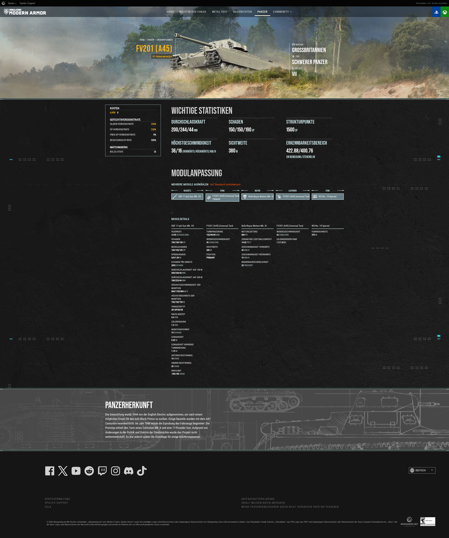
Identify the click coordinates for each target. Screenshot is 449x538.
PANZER (262, 11)
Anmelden (421, 3)
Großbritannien (165, 40)
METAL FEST (220, 11)
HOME (170, 11)
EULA (48, 507)
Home (142, 40)
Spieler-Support (56, 503)
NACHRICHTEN (242, 11)
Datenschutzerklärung (258, 499)
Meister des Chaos (193, 11)
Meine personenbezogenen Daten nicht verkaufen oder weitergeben (290, 507)
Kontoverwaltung (57, 499)
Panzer (150, 40)
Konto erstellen (439, 3)
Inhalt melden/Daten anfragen (263, 503)
